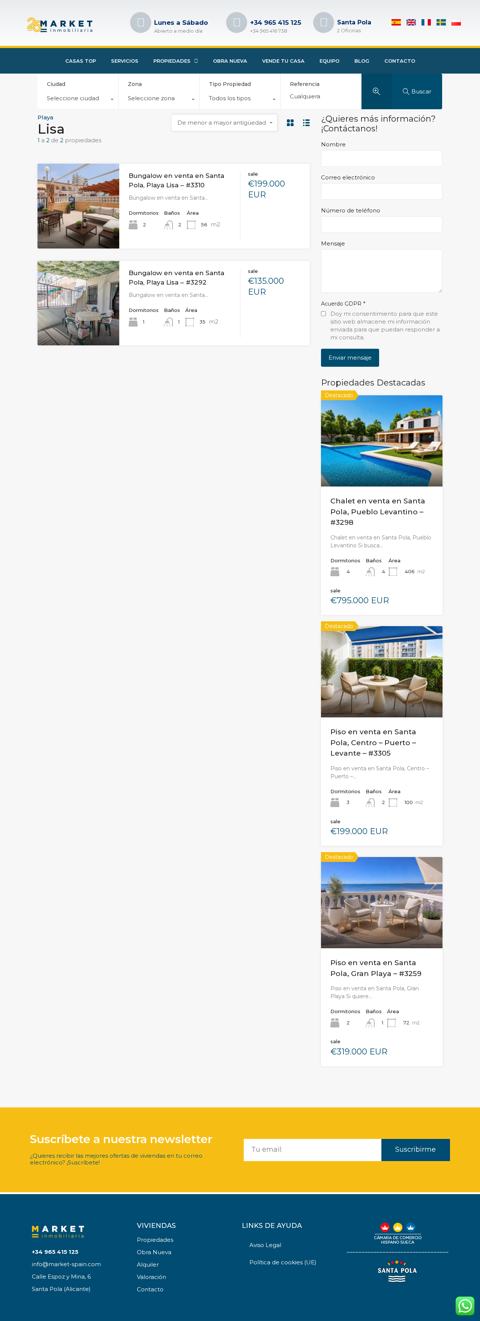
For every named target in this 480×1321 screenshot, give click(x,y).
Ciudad (56, 84)
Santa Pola (354, 22)
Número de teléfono (350, 210)
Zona (135, 84)
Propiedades (171, 61)
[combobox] (78, 100)
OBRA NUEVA (230, 61)
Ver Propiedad (78, 231)
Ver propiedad (382, 468)
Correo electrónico (348, 177)
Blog (361, 61)
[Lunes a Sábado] (140, 22)
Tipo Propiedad (230, 84)
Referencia (305, 84)
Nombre (333, 144)
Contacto (399, 61)
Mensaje (333, 243)
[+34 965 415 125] (236, 22)
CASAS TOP (80, 61)
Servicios (124, 61)
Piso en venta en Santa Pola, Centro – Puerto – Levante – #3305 (373, 743)
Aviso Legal (265, 1245)
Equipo (329, 61)
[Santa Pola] (323, 22)
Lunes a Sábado (181, 22)
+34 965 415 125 (275, 22)
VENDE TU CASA (283, 61)
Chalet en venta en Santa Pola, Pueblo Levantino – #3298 (377, 512)
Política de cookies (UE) (282, 1262)
